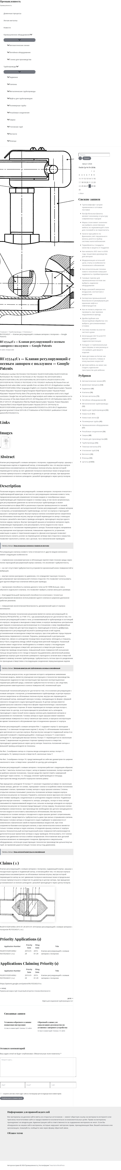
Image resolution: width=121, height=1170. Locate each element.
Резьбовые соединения (19, 112)
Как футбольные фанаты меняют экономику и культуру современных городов (95, 216)
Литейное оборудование (20, 52)
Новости (7, 27)
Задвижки (13, 77)
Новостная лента (89, 417)
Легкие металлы (10, 20)
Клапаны (13, 84)
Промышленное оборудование (17, 35)
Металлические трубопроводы (22, 91)
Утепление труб (16, 127)
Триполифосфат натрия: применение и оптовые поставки (92, 207)
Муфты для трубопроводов (20, 98)
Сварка (12, 120)
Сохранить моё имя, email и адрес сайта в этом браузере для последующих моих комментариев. (32, 1094)
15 (92, 178)
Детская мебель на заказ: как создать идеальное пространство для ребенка (94, 367)
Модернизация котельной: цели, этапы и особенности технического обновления (93, 262)
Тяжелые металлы (89, 446)
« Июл (81, 193)
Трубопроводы (10, 66)
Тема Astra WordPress (57, 1165)
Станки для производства (20, 59)
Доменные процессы (12, 13)
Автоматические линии (19, 45)
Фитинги (13, 134)
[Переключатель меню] (20, 40)
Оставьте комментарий (11, 1028)
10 (80, 178)
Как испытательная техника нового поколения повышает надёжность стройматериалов (95, 271)
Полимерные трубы (17, 105)
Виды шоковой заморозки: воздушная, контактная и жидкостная (93, 291)
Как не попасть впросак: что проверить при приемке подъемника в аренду (94, 312)
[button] (31, 34)
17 (80, 182)
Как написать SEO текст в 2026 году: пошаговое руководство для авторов (95, 254)
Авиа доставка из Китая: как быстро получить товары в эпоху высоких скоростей (94, 358)
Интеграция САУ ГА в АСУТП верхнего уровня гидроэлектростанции (94, 338)
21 (90, 182)
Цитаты (85, 462)
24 (80, 186)
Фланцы (12, 141)
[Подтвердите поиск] (80, 158)
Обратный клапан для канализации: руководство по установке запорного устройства (52, 1025)
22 (92, 182)
